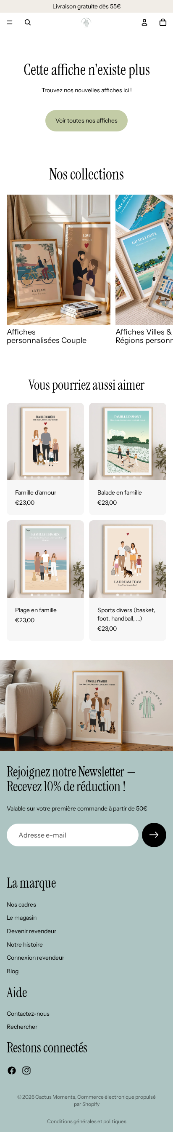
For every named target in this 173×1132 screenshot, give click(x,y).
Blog (12, 971)
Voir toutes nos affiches (86, 120)
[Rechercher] (27, 22)
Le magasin (22, 918)
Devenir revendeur (31, 931)
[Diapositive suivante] (157, 269)
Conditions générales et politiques (86, 1121)
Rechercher (22, 1027)
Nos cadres (21, 904)
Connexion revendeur (35, 957)
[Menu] (9, 22)
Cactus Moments (55, 1097)
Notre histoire (25, 944)
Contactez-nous (28, 1013)
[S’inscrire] (154, 835)
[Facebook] (12, 1070)
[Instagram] (26, 1070)
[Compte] (144, 22)
